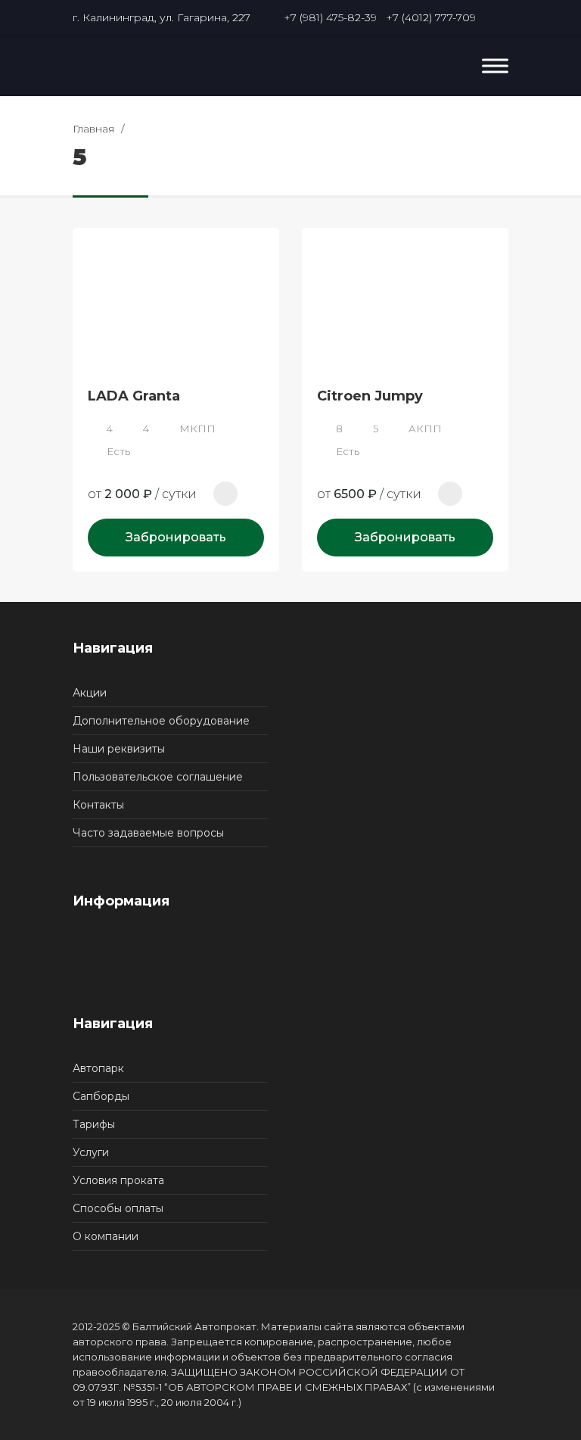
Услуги (91, 1152)
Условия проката (118, 1180)
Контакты (98, 805)
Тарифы (94, 1124)
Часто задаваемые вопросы (148, 833)
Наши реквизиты (119, 749)
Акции (90, 693)
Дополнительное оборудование (161, 721)
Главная (93, 129)
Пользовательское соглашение (158, 777)
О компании (105, 1236)
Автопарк (98, 1068)
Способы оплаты (118, 1208)
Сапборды (101, 1096)
